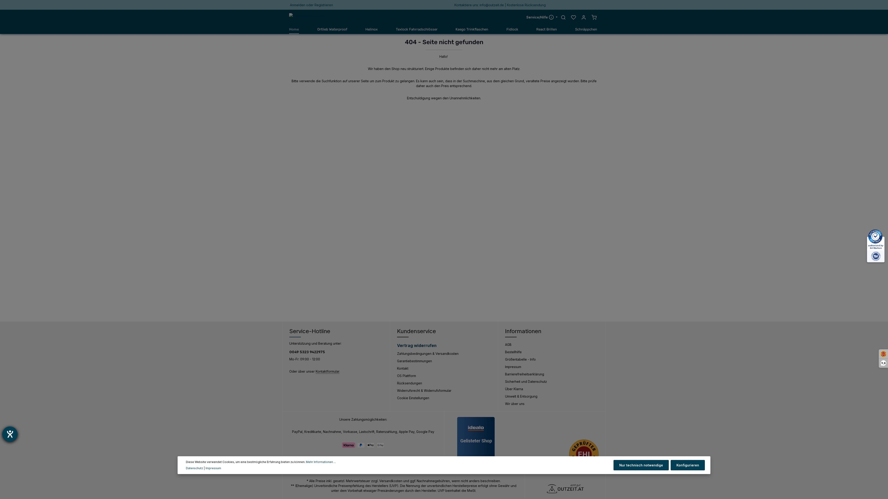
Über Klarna (514, 389)
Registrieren (323, 5)
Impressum (513, 367)
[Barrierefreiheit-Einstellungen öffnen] (10, 434)
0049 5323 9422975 (307, 352)
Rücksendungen (409, 383)
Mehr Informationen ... (321, 462)
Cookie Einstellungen (413, 398)
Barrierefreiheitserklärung (524, 374)
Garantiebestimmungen (414, 361)
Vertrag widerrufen (417, 345)
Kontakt (402, 368)
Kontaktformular (327, 371)
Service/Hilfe (537, 17)
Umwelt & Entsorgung (521, 396)
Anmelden (297, 5)
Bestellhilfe (513, 352)
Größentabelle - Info (520, 359)
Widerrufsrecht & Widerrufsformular (424, 391)
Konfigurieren (687, 465)
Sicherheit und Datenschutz (526, 381)
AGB (508, 345)
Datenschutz (194, 468)
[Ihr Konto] (583, 17)
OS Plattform (406, 376)
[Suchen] (563, 17)
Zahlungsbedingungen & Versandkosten (428, 354)
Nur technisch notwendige (641, 465)
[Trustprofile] (584, 454)
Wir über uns (514, 404)
